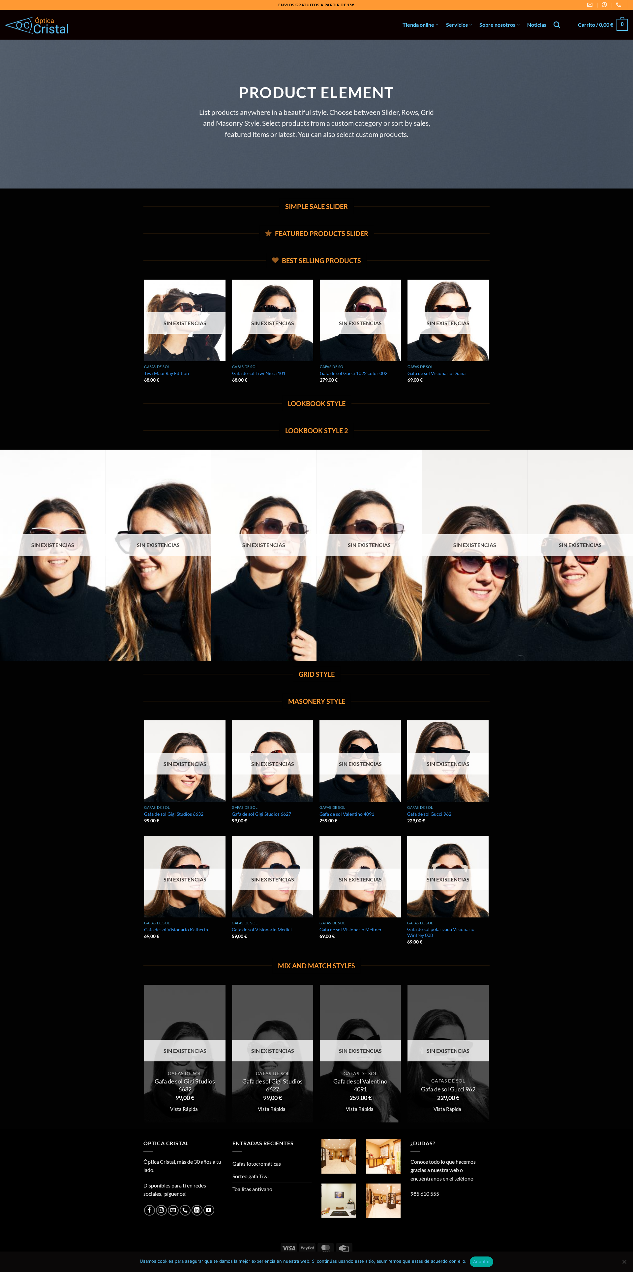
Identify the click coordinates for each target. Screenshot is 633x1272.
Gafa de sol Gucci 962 (429, 814)
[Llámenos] (185, 1210)
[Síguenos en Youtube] (208, 1210)
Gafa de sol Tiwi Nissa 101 (259, 373)
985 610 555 (424, 1193)
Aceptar (481, 1261)
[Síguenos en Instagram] (161, 1210)
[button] (603, 25)
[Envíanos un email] (173, 1210)
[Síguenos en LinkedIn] (197, 1210)
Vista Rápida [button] (184, 1109)
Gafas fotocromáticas (256, 1163)
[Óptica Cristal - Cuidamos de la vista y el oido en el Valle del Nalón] (38, 25)
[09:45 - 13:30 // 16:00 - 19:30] (605, 5)
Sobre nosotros (497, 24)
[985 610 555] (619, 5)
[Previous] (145, 337)
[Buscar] (557, 24)
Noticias (536, 24)
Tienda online (418, 24)
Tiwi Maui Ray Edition (166, 373)
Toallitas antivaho (252, 1189)
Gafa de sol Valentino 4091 (346, 814)
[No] (624, 1263)
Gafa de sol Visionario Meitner (350, 929)
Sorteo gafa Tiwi (250, 1176)
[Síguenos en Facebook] (149, 1210)
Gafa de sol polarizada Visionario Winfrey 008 (440, 932)
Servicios (457, 24)
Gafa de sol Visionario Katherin (176, 929)
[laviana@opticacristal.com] (590, 5)
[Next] (489, 337)
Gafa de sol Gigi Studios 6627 (261, 814)
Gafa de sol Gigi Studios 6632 (173, 814)
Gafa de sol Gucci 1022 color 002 (353, 373)
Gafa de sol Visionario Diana (436, 373)
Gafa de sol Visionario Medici (262, 929)
